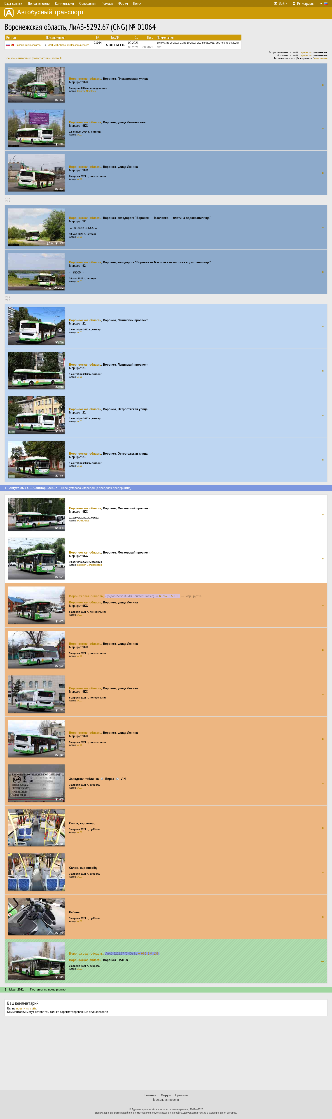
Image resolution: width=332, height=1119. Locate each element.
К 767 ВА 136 (169, 596)
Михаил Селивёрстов (89, 564)
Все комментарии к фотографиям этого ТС (34, 58)
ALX (79, 134)
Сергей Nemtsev (86, 91)
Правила (181, 1095)
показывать (320, 58)
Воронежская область (28, 45)
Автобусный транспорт (50, 12)
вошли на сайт (26, 1008)
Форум (166, 1095)
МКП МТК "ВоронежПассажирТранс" (68, 45)
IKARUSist (83, 520)
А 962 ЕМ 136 (148, 953)
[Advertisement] (166, 1054)
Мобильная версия (166, 1099)
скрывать (305, 52)
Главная (150, 1095)
